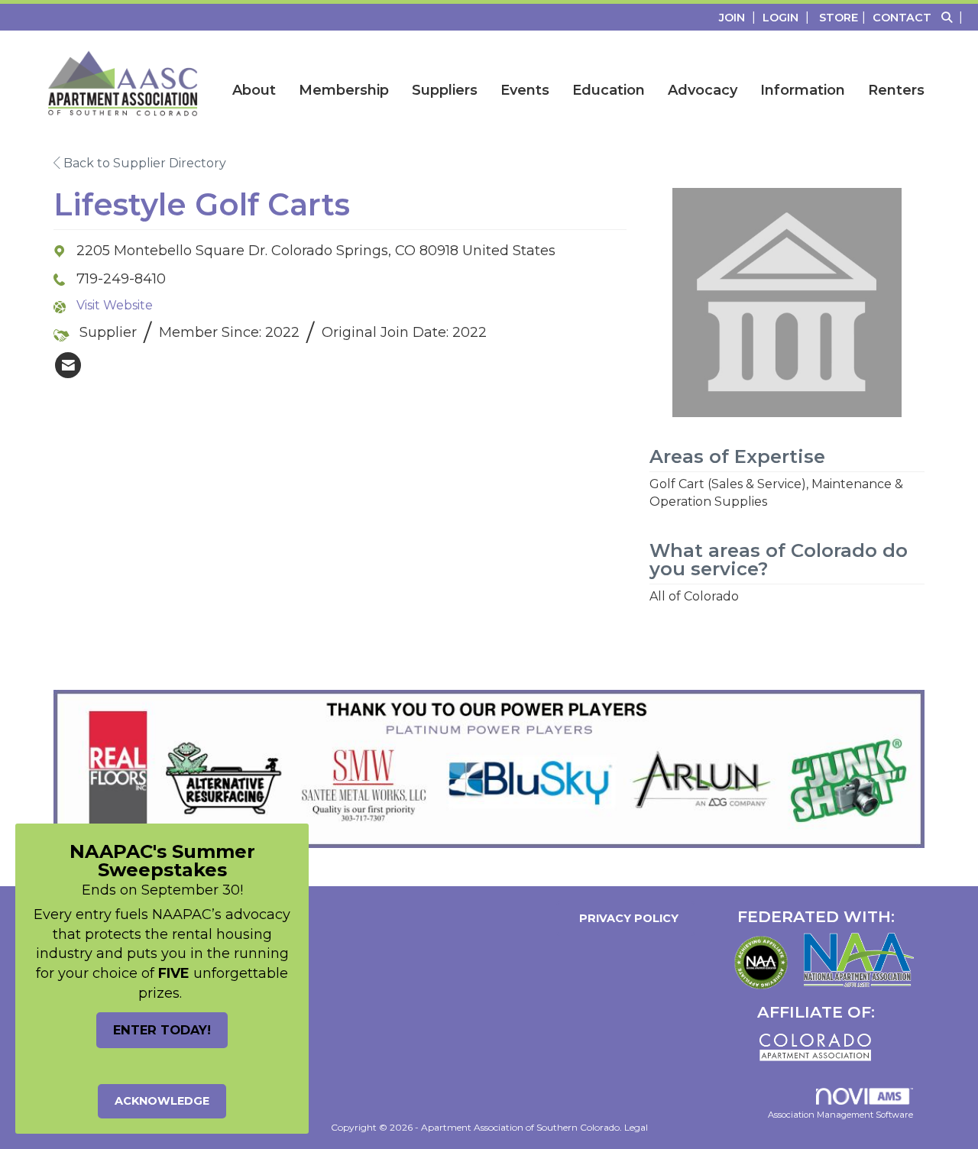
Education (608, 90)
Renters (896, 90)
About (254, 90)
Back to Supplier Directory (143, 163)
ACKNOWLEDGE (162, 1101)
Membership (344, 90)
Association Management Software (840, 1114)
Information (802, 90)
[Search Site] (954, 17)
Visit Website (114, 305)
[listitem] (739, 17)
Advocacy (702, 90)
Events (524, 90)
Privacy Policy (625, 918)
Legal (636, 1127)
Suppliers (445, 90)
